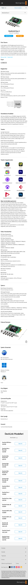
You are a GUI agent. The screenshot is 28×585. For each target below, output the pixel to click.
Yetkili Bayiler (9, 36)
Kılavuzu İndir (3, 57)
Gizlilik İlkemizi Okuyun (5, 577)
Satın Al (20, 443)
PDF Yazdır (19, 36)
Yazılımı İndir (10, 57)
